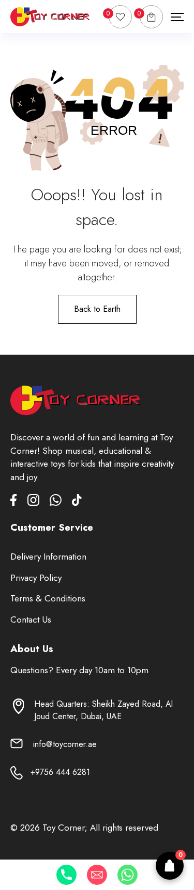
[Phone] (66, 875)
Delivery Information (48, 556)
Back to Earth (97, 309)
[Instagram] (38, 502)
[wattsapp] (61, 502)
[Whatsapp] (127, 875)
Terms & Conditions (47, 598)
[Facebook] (18, 502)
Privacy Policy (36, 577)
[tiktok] (77, 502)
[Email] (97, 875)
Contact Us (30, 619)
